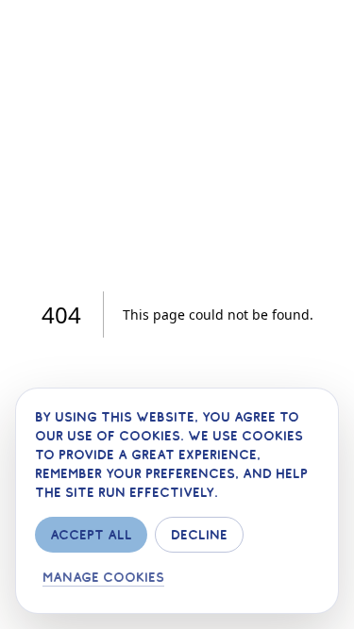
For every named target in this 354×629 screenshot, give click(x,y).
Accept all (91, 534)
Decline (199, 534)
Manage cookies (103, 577)
